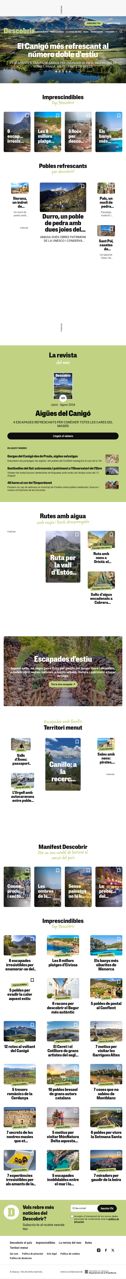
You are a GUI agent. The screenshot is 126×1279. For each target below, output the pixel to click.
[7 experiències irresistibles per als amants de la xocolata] (20, 1160)
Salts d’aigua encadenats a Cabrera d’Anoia (101, 601)
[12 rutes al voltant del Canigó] (20, 1031)
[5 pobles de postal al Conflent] (106, 988)
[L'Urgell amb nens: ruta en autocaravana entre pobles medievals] (22, 780)
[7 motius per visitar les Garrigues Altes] (106, 1031)
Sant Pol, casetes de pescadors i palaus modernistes (107, 251)
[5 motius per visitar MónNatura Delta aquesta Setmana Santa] (63, 1117)
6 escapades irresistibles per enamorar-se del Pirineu (19, 967)
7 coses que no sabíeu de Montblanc (106, 1094)
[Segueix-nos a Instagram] (98, 1250)
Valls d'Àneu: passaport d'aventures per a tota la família (21, 766)
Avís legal (52, 1253)
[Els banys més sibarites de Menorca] (106, 945)
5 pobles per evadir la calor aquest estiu (19, 994)
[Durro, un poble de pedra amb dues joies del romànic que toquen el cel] (63, 197)
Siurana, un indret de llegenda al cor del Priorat (20, 209)
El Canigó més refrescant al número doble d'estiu (63, 51)
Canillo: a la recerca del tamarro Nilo (63, 783)
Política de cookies (70, 1253)
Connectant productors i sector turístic (19, 894)
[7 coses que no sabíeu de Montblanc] (106, 1074)
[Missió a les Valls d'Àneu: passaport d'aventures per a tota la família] (21, 744)
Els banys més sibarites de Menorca (108, 144)
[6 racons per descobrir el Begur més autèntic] (63, 988)
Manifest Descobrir (63, 847)
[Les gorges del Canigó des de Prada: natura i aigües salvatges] (112, 458)
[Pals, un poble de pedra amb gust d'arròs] (106, 188)
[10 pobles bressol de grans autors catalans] (63, 1074)
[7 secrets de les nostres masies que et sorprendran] (20, 1117)
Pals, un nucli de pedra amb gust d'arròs (106, 207)
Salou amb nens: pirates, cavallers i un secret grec (106, 764)
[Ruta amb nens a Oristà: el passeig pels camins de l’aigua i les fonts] (101, 539)
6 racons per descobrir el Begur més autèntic (63, 1008)
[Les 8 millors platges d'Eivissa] (63, 945)
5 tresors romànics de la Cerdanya (19, 1094)
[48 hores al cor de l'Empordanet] (112, 485)
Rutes (85, 32)
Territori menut (97, 32)
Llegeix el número (63, 436)
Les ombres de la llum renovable (48, 896)
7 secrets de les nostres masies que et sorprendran (20, 1139)
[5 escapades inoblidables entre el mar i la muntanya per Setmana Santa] (63, 1160)
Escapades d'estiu (63, 660)
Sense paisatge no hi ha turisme (77, 894)
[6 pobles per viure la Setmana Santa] (106, 1117)
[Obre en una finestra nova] (100, 1272)
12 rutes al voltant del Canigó (19, 1049)
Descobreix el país (40, 32)
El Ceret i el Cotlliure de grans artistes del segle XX (62, 1053)
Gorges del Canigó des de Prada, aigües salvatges (42, 456)
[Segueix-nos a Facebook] (106, 1250)
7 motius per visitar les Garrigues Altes (106, 1051)
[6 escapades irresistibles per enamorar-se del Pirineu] (20, 945)
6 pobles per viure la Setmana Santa (106, 1135)
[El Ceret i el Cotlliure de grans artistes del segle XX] (63, 1031)
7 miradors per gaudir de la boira (106, 1178)
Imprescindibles (57, 32)
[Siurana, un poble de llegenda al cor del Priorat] (20, 188)
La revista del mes (73, 32)
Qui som (14, 1253)
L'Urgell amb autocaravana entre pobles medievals (22, 799)
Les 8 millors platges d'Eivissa (47, 139)
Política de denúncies (21, 1258)
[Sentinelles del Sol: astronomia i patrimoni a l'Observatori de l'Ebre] (112, 471)
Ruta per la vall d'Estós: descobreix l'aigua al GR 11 (65, 576)
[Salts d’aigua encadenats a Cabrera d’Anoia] (101, 580)
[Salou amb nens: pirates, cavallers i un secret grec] (106, 743)
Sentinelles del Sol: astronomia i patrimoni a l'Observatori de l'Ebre (54, 468)
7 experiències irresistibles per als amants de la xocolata (20, 1182)
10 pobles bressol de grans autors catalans (63, 1094)
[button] (56, 71)
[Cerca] (121, 31)
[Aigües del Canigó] (63, 385)
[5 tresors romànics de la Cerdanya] (20, 1074)
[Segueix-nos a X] (113, 1250)
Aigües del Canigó (63, 414)
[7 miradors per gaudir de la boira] (106, 1160)
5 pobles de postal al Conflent (106, 1006)
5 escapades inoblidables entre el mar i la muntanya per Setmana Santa (63, 1184)
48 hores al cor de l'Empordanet (29, 483)
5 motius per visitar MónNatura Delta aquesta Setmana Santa (63, 1139)
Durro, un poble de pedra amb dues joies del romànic (63, 227)
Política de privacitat (32, 1253)
